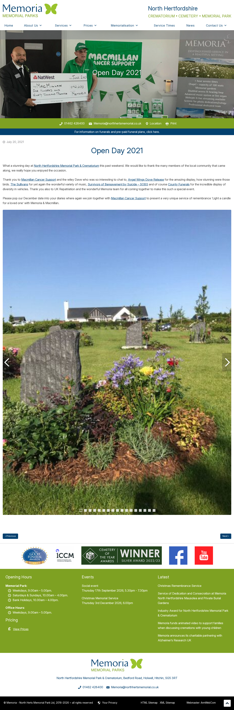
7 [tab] (108, 510)
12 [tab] (131, 510)
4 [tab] (94, 510)
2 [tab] (85, 510)
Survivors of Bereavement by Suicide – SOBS (118, 184)
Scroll (227, 703)
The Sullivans (19, 184)
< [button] (7, 362)
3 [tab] (90, 510)
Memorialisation (122, 25)
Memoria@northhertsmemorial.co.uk (117, 123)
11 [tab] (126, 510)
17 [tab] (154, 510)
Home (8, 25)
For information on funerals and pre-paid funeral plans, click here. (117, 132)
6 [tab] (103, 510)
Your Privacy (109, 702)
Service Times (164, 25)
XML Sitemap (167, 702)
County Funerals (179, 184)
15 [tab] (145, 510)
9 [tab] (117, 510)
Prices (88, 25)
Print (173, 123)
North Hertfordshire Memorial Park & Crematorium (66, 165)
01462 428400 (74, 123)
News (190, 25)
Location (155, 123)
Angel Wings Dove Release (146, 179)
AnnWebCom (208, 702)
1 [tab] (81, 510)
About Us (31, 25)
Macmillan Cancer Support (38, 179)
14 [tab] (140, 510)
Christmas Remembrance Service (179, 586)
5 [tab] (99, 510)
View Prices (21, 629)
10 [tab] (122, 510)
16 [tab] (149, 510)
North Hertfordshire (173, 8)
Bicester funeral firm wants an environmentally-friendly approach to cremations (225, 536)
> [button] (226, 362)
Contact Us (214, 25)
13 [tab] (135, 510)
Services (61, 25)
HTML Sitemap (149, 702)
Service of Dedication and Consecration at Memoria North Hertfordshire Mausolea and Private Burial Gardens (192, 598)
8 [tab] (113, 510)
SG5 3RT (171, 678)
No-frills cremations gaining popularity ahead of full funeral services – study (10, 536)
